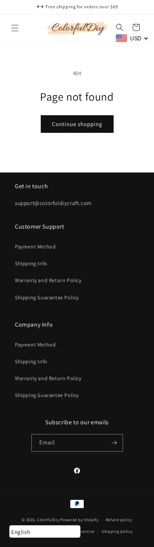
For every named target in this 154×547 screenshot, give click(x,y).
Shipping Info (31, 263)
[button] (15, 28)
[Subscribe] (114, 443)
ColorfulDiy (48, 519)
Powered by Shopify (79, 519)
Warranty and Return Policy (48, 280)
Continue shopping (77, 124)
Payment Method (35, 246)
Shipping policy (117, 531)
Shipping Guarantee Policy (47, 297)
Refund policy (119, 519)
